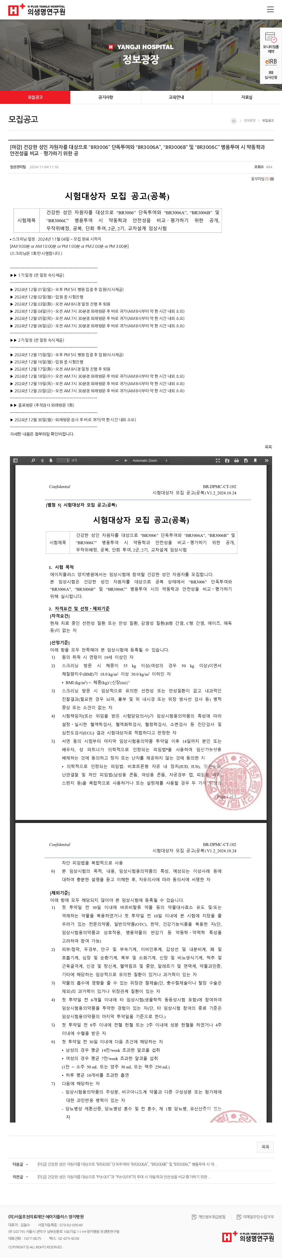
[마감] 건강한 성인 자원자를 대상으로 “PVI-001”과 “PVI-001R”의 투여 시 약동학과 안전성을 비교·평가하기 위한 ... (124, 1177)
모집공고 (35, 97)
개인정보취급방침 (212, 1217)
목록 (268, 447)
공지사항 (105, 97)
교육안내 (176, 97)
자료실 (246, 97)
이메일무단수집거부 (258, 1217)
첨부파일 (260, 179)
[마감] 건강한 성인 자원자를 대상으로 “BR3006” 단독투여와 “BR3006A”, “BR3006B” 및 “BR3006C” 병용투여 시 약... (127, 1164)
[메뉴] (270, 9)
